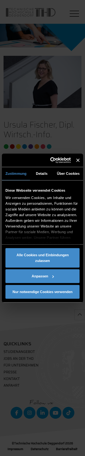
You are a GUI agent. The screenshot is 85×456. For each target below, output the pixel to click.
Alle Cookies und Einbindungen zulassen (43, 257)
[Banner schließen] (78, 160)
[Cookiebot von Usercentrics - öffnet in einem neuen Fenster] (52, 160)
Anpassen (40, 276)
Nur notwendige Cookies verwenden (42, 292)
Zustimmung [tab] (15, 173)
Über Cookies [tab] (68, 173)
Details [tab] (41, 173)
